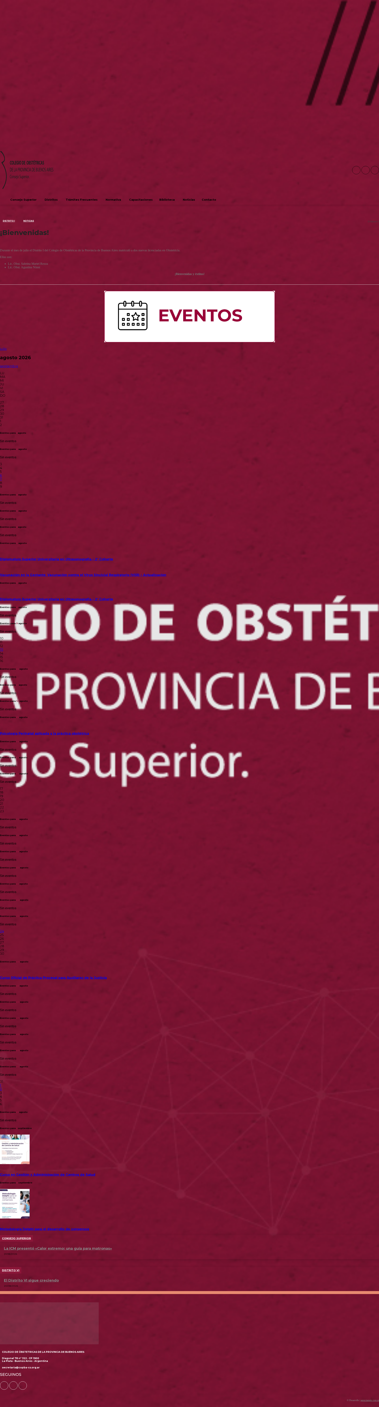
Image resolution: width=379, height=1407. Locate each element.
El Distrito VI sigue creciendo (31, 1280)
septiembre (9, 366)
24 (2, 931)
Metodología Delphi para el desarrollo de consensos (44, 1229)
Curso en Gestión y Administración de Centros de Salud (47, 1175)
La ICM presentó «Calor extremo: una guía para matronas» (58, 1248)
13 (1, 650)
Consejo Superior (16, 1238)
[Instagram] (365, 170)
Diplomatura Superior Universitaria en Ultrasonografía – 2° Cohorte (56, 559)
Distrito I (9, 221)
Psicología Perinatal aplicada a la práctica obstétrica (44, 733)
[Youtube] (375, 170)
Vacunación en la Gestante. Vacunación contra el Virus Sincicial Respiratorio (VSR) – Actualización (83, 575)
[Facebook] (356, 170)
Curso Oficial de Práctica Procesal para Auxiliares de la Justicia (53, 978)
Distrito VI (10, 1270)
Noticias (28, 221)
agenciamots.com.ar (370, 1400)
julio (3, 349)
